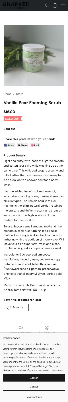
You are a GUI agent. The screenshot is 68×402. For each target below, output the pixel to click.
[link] (34, 395)
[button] (17, 5)
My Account (47, 333)
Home (7, 94)
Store (19, 94)
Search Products (21, 333)
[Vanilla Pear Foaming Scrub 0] (34, 55)
